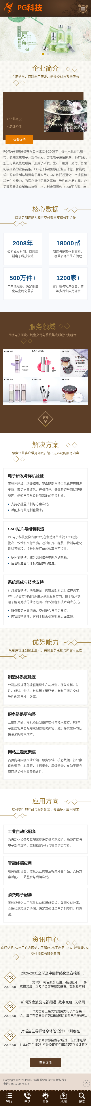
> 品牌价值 (14, 126)
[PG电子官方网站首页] (26, 7)
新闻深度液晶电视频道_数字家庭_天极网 (53, 1002)
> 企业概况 (14, 119)
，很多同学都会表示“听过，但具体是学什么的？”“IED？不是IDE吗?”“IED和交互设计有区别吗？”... (54, 1044)
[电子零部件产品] (74, 391)
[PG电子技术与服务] (45, 39)
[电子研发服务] (17, 363)
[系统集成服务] (74, 363)
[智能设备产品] (17, 391)
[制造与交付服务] (45, 363)
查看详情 (19, 139)
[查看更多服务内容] (45, 418)
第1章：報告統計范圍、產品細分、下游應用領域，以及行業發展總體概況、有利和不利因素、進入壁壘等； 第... (53, 986)
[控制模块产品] (45, 391)
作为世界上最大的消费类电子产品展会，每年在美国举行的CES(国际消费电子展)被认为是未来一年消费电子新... (53, 1015)
